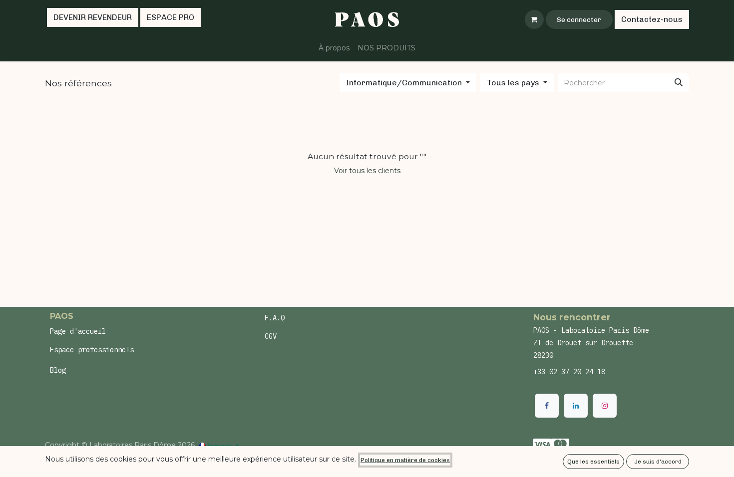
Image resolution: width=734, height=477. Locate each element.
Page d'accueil (78, 331)
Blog (58, 370)
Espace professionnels (92, 349)
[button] (408, 82)
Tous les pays (513, 82)
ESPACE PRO (170, 17)
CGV (271, 336)
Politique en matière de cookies (405, 460)
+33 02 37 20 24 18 (569, 371)
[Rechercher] (678, 82)
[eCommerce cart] (534, 19)
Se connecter (579, 19)
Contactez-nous (652, 19)
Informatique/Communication (404, 82)
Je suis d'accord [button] (658, 461)
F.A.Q (275, 317)
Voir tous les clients (367, 170)
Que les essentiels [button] (593, 461)
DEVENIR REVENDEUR (92, 17)
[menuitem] (334, 48)
